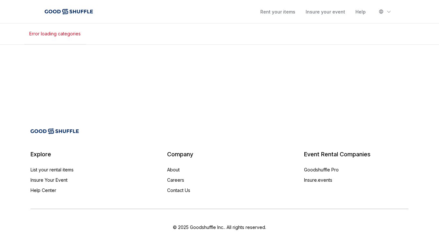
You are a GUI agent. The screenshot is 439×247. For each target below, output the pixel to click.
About (173, 169)
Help (360, 11)
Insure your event (325, 11)
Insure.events (318, 180)
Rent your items (277, 11)
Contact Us (178, 190)
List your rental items (52, 169)
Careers (175, 180)
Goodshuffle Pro (321, 169)
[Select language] (385, 11)
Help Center (43, 190)
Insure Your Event (49, 180)
